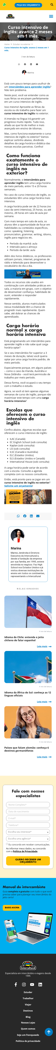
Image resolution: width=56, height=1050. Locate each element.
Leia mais (42, 646)
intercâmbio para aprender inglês (29, 86)
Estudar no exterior (21, 44)
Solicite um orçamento (18, 485)
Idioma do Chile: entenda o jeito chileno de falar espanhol (24, 639)
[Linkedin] (40, 984)
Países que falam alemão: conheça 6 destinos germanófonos (26, 749)
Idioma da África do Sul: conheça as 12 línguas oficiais (27, 694)
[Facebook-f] (16, 984)
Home (7, 44)
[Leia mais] (50, 646)
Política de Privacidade (25, 851)
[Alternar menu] (51, 16)
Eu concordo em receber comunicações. (29, 844)
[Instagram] (24, 984)
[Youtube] (32, 984)
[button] (19, 64)
